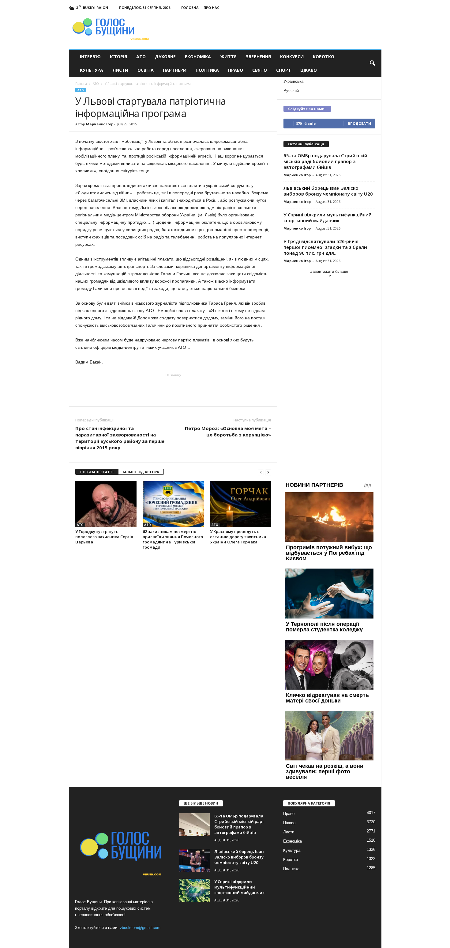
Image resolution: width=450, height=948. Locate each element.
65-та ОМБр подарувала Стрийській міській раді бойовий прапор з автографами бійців (325, 161)
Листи (120, 70)
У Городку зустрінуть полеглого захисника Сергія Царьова (104, 537)
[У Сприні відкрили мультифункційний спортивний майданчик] (194, 890)
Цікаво (308, 70)
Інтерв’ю (90, 56)
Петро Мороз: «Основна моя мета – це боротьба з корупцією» (228, 431)
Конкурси (292, 56)
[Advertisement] (173, 389)
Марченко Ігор (99, 124)
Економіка (198, 56)
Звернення (258, 56)
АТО (141, 56)
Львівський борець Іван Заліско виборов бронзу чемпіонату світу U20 (328, 191)
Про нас (211, 7)
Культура (91, 70)
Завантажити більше (329, 271)
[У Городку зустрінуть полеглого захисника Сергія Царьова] (106, 504)
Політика (207, 70)
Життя (228, 56)
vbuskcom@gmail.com (140, 927)
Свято (259, 70)
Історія (118, 56)
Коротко (323, 56)
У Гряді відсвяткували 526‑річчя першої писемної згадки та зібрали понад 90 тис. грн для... (325, 247)
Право (235, 70)
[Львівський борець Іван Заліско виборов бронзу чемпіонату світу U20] (194, 860)
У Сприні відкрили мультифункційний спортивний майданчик (327, 217)
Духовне (165, 56)
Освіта (145, 70)
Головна (190, 7)
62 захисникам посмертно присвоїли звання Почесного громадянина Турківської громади (173, 539)
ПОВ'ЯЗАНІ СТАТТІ (97, 472)
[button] (372, 63)
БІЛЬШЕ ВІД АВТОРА (141, 472)
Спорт (283, 70)
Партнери (174, 70)
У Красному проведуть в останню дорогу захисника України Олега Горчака (238, 537)
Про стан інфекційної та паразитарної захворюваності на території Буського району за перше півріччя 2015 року (119, 438)
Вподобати (359, 123)
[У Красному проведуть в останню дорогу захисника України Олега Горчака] (240, 504)
